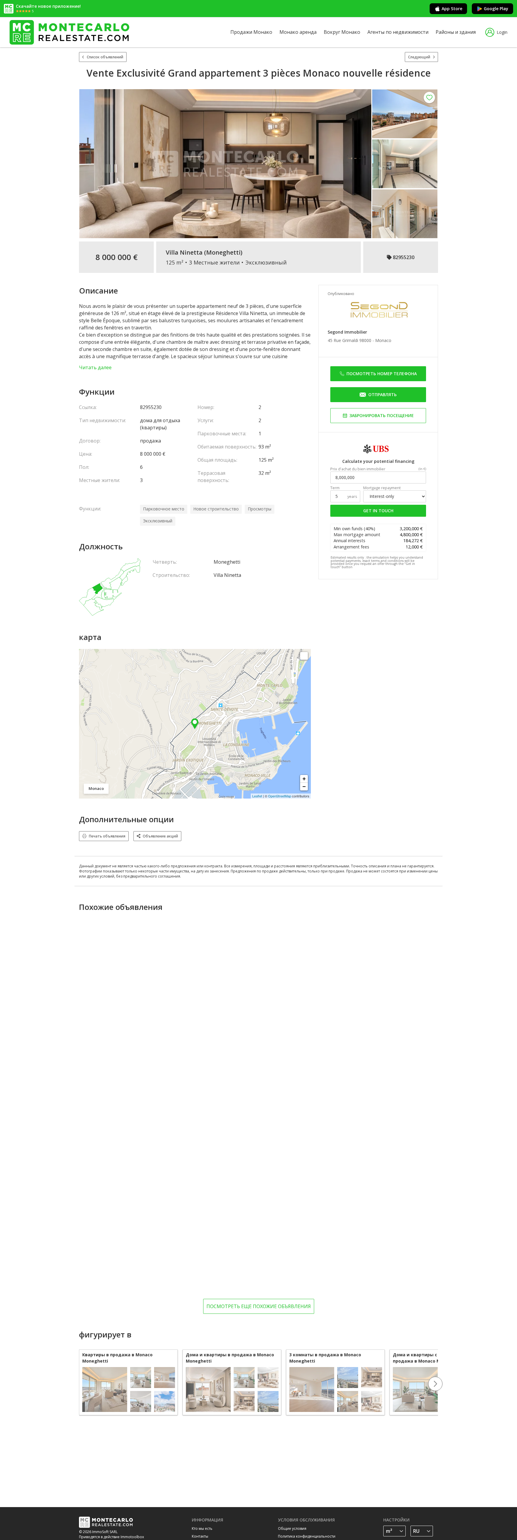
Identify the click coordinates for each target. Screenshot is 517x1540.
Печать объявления (107, 836)
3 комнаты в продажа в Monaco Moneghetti (325, 1358)
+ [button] (304, 779)
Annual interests (349, 541)
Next (435, 1384)
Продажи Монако (251, 32)
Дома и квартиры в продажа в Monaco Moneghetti (230, 1358)
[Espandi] (304, 656)
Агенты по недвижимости (397, 32)
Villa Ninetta (184, 252)
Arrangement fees (351, 547)
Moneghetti (223, 252)
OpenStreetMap (279, 795)
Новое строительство (216, 509)
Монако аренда (298, 32)
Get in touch (378, 510)
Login (502, 32)
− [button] (304, 786)
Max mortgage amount (357, 535)
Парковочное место (163, 509)
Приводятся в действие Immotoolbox (111, 1536)
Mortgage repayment (382, 488)
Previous (79, 1384)
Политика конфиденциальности (306, 1536)
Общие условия (292, 1528)
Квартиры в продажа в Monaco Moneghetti (117, 1358)
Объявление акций (160, 836)
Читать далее (95, 367)
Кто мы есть (202, 1528)
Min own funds (354, 529)
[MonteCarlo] (69, 32)
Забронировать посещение (381, 415)
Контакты (200, 1536)
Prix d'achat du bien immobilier (357, 469)
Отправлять (382, 394)
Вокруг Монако (342, 32)
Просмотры (259, 509)
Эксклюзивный (157, 521)
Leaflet (257, 795)
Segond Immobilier (347, 332)
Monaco (383, 340)
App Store (452, 8)
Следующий (419, 57)
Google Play (496, 8)
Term (335, 488)
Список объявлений (105, 57)
